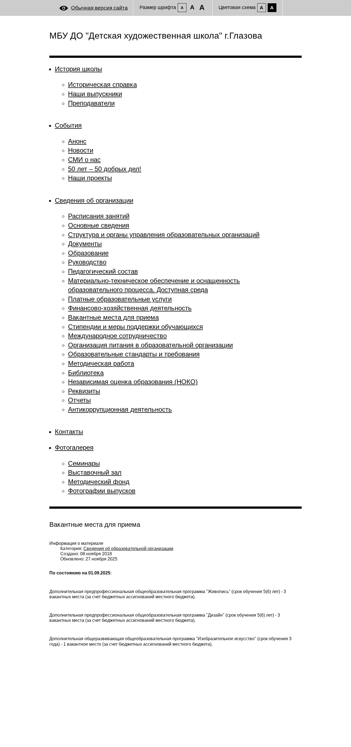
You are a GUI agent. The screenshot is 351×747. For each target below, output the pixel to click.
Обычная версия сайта (99, 8)
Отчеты (79, 400)
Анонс (77, 141)
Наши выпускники (95, 94)
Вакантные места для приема (113, 317)
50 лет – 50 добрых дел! (104, 169)
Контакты (69, 431)
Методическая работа (101, 363)
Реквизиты (84, 391)
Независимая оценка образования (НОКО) (133, 381)
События (68, 125)
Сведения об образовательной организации (128, 548)
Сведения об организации (94, 200)
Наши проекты (90, 178)
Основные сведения (98, 225)
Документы (85, 243)
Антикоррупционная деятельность (120, 409)
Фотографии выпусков (101, 490)
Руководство (87, 262)
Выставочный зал (94, 472)
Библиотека (86, 372)
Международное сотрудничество (117, 335)
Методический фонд (98, 481)
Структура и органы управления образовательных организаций (163, 234)
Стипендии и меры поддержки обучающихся (135, 326)
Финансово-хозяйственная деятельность (130, 308)
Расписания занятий (98, 216)
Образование (88, 253)
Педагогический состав (103, 271)
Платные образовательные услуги (120, 299)
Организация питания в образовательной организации (150, 345)
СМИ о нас (84, 159)
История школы (78, 69)
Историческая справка (102, 84)
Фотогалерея (74, 447)
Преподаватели (91, 103)
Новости (80, 150)
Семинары (84, 463)
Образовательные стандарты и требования (134, 354)
